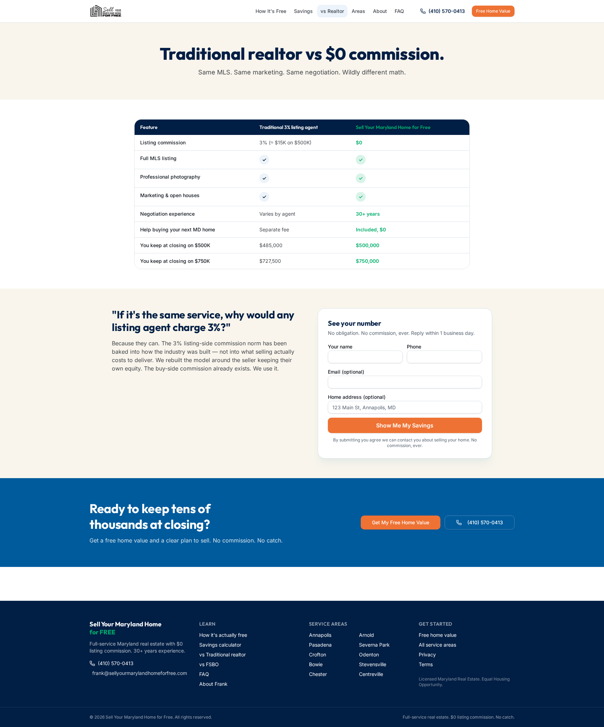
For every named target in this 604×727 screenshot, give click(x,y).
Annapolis (320, 635)
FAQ (399, 11)
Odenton (369, 654)
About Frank (213, 684)
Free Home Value (493, 11)
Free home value (437, 635)
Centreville (371, 674)
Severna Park (374, 645)
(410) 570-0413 (447, 11)
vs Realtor (332, 11)
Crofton (317, 654)
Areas (358, 11)
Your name (340, 347)
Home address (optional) (357, 397)
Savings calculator (220, 645)
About (380, 11)
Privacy (427, 654)
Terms (426, 664)
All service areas (437, 645)
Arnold (366, 635)
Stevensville (372, 664)
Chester (318, 674)
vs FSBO (209, 664)
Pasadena (320, 645)
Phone (414, 347)
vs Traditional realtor (222, 654)
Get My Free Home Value (400, 522)
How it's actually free (223, 635)
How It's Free (271, 11)
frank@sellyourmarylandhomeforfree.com (138, 673)
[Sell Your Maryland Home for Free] (106, 11)
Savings (303, 11)
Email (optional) (346, 372)
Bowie (316, 664)
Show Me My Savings (404, 425)
